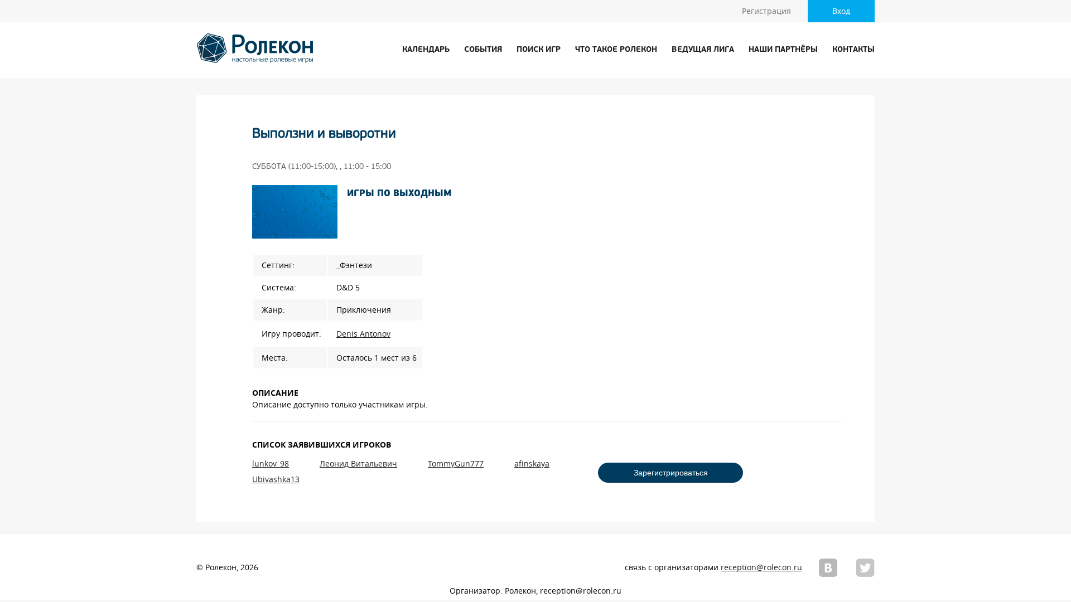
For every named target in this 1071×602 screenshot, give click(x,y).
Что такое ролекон (616, 50)
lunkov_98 (270, 464)
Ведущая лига (703, 50)
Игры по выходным (399, 194)
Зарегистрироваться (671, 472)
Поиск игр (539, 50)
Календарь (426, 50)
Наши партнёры (783, 50)
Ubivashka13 (276, 479)
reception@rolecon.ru (761, 567)
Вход (841, 11)
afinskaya (531, 464)
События (483, 50)
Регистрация (766, 11)
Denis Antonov (363, 334)
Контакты (853, 50)
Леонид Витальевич (358, 464)
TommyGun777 (456, 464)
